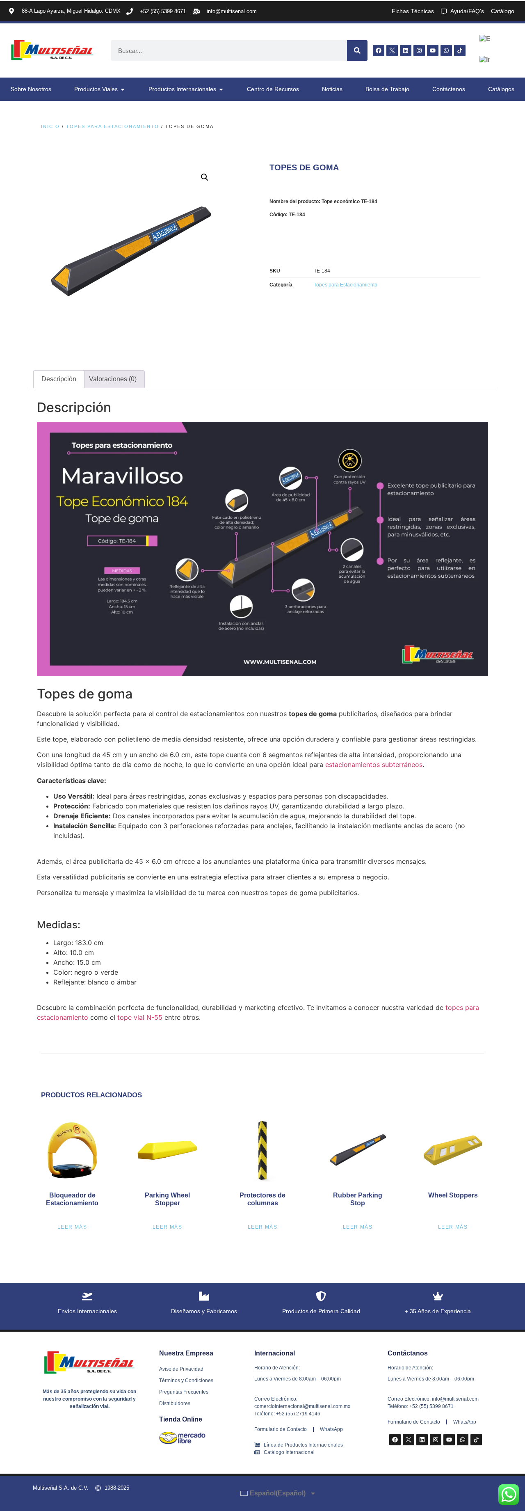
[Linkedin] (405, 50)
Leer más (72, 1227)
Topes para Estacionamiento (112, 126)
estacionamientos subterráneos (373, 764)
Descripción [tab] (58, 378)
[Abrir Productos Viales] (123, 89)
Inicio (50, 126)
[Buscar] (357, 50)
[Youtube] (432, 50)
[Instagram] (419, 50)
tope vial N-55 (139, 1017)
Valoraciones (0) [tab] (113, 378)
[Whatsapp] (446, 50)
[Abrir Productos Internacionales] (221, 89)
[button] (204, 177)
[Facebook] (378, 50)
